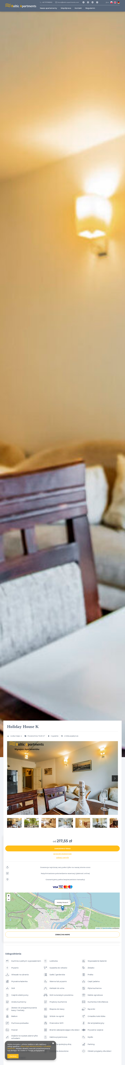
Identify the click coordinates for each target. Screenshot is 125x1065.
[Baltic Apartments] (98, 2)
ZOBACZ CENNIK (62, 857)
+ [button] (8, 895)
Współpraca (66, 8)
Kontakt (78, 8)
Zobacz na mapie (62, 935)
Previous (10, 778)
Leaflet (98, 928)
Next (115, 778)
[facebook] (84, 2)
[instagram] (89, 2)
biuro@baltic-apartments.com (68, 2)
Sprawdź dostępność (62, 854)
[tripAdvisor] (93, 2)
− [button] (8, 899)
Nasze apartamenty (48, 8)
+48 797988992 (47, 2)
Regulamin (90, 8)
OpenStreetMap (107, 928)
